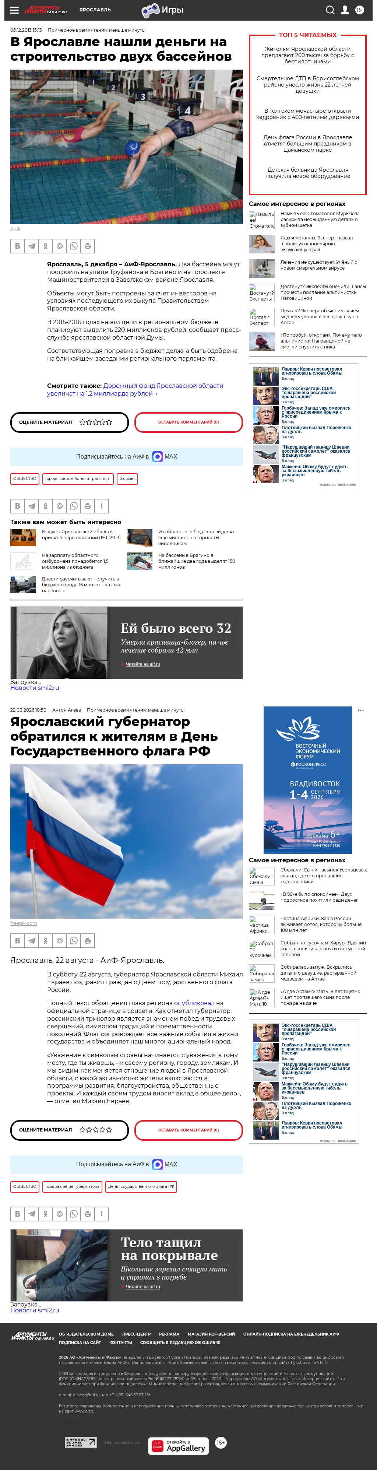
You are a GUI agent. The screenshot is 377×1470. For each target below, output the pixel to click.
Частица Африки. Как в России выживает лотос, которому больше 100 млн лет (321, 924)
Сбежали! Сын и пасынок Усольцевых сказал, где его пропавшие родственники (324, 875)
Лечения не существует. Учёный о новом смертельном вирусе (319, 265)
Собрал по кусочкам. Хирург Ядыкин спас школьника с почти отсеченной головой (323, 948)
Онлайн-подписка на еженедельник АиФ (291, 1334)
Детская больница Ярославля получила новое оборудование (307, 173)
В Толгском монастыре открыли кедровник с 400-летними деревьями (307, 114)
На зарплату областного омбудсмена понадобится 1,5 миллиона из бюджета (75, 561)
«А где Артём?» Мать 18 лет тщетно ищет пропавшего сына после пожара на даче (320, 997)
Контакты (120, 1342)
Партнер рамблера (122, 1442)
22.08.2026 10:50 (28, 710)
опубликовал (194, 1003)
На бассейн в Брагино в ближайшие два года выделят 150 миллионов (196, 561)
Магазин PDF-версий (211, 1334)
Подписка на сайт (80, 1342)
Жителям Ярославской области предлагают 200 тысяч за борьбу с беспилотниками (307, 55)
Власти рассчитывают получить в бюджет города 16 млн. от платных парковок (81, 584)
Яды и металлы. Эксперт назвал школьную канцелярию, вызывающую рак (317, 243)
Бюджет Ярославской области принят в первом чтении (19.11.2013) (81, 534)
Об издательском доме (86, 1334)
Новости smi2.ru (34, 687)
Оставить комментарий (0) (188, 422)
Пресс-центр (136, 1334)
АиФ (15, 228)
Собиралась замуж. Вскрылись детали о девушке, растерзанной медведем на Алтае (318, 973)
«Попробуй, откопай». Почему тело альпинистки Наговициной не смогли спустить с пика (321, 341)
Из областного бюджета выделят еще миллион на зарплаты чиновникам (196, 537)
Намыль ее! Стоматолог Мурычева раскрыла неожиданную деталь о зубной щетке (320, 219)
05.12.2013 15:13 (26, 30)
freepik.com (23, 923)
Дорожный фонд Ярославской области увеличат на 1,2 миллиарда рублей (135, 389)
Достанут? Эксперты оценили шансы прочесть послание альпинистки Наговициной (323, 292)
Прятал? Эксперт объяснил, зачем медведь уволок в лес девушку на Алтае (320, 316)
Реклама (169, 1334)
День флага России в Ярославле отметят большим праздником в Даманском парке (308, 143)
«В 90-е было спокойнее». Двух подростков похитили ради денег (319, 897)
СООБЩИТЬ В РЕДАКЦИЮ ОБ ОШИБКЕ (180, 1342)
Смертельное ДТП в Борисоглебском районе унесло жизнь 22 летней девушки (308, 85)
